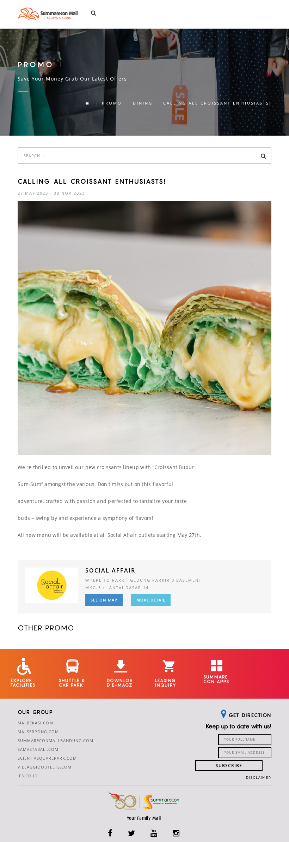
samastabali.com (38, 749)
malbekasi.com (35, 722)
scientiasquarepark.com (47, 758)
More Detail (150, 600)
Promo (112, 103)
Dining (143, 103)
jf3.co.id (28, 775)
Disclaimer (258, 777)
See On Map (104, 600)
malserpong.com (38, 731)
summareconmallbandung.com (55, 740)
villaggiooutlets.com (45, 767)
